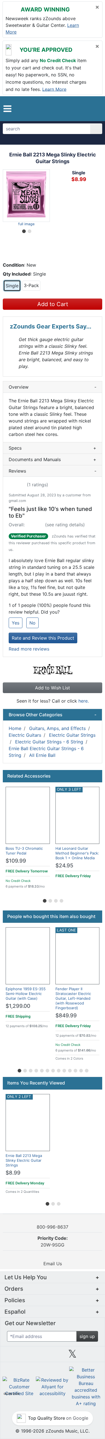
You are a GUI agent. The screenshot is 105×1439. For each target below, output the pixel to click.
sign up (87, 1336)
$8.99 (13, 1173)
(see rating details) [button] (65, 524)
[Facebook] (32, 1356)
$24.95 (64, 865)
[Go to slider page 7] (52, 1069)
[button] (7, 108)
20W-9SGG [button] (53, 1241)
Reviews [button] (52, 471)
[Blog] (12, 1356)
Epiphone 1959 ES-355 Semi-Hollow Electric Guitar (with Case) (26, 994)
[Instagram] (52, 1356)
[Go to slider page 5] (41, 1069)
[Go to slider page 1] (23, 230)
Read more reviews (29, 649)
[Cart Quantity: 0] (75, 108)
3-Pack (31, 285)
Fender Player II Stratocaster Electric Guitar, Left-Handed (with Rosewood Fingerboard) (73, 998)
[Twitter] (72, 1356)
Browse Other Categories (52, 714)
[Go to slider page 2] (29, 230)
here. (83, 701)
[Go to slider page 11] (75, 1069)
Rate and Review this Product (43, 638)
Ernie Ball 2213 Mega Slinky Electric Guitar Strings (24, 1160)
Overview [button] (52, 387)
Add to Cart (52, 304)
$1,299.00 (18, 1006)
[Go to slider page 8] (58, 1069)
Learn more (54, 89)
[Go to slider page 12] (80, 1069)
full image (26, 224)
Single (12, 285)
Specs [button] (52, 448)
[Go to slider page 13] (86, 1069)
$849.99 (66, 1015)
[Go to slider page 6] (47, 1069)
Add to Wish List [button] (52, 688)
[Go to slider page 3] (55, 900)
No (32, 623)
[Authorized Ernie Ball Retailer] (52, 669)
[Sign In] (86, 108)
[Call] (95, 109)
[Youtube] (92, 1356)
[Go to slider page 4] (61, 900)
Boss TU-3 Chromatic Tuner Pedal (24, 850)
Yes (15, 623)
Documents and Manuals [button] (52, 459)
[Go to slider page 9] (64, 1069)
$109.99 (16, 861)
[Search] (96, 128)
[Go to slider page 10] (69, 1069)
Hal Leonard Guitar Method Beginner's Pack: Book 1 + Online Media (77, 853)
